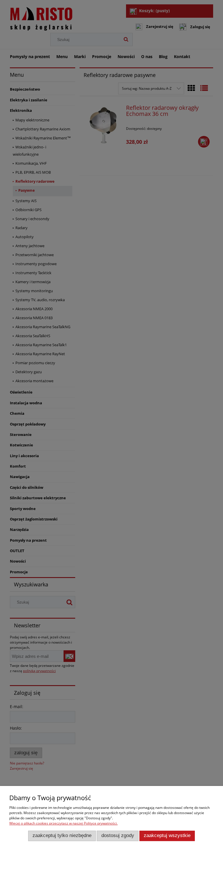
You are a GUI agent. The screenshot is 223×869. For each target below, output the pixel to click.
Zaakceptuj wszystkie (167, 835)
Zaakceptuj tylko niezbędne (62, 835)
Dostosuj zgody (117, 835)
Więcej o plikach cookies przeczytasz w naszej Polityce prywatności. (63, 823)
